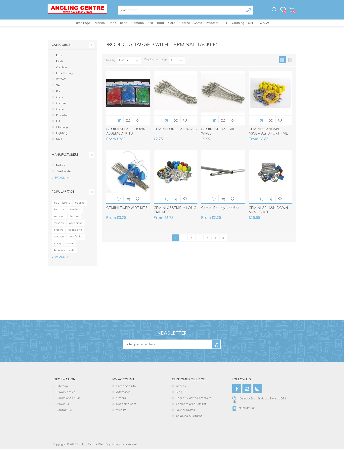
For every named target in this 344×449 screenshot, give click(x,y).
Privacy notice (66, 392)
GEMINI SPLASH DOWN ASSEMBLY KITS (126, 131)
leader (74, 216)
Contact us (64, 410)
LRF (58, 121)
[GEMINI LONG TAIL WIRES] (175, 93)
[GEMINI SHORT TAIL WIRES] (223, 93)
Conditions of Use (69, 398)
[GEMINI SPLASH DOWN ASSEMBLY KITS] (128, 93)
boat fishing (62, 202)
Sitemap (62, 386)
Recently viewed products (193, 398)
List (289, 59)
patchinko (76, 223)
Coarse (61, 103)
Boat (59, 91)
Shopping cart (291, 9)
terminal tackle (64, 250)
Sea (59, 85)
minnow (59, 223)
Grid (282, 59)
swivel (70, 243)
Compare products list (191, 404)
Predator (62, 115)
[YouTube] (246, 388)
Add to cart (118, 120)
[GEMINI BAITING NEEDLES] (223, 172)
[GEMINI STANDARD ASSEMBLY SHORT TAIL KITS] (270, 93)
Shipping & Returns (189, 416)
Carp (59, 97)
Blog (179, 392)
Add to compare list (128, 120)
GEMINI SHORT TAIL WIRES (218, 131)
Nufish (60, 165)
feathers (75, 209)
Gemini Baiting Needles (220, 208)
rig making (75, 229)
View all (58, 177)
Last (223, 237)
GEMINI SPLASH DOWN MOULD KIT (268, 210)
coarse (80, 202)
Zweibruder (64, 171)
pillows (58, 229)
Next (215, 237)
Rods (59, 55)
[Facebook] (236, 388)
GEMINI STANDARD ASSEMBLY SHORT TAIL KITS (268, 134)
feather (59, 209)
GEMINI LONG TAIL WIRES (175, 129)
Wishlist (121, 410)
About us (63, 404)
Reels (60, 61)
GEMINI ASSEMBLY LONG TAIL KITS (175, 210)
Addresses (123, 392)
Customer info (126, 386)
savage (59, 236)
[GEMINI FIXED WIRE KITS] (128, 172)
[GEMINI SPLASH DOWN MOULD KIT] (270, 172)
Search (248, 10)
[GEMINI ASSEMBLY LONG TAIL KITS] (175, 172)
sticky (58, 243)
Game (60, 109)
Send (216, 344)
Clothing (62, 127)
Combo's (61, 67)
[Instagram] (257, 388)
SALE (59, 139)
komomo (59, 216)
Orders (121, 398)
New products (185, 410)
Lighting (61, 133)
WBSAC (61, 79)
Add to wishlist (137, 120)
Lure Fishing (64, 73)
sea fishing (76, 236)
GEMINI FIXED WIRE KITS (127, 208)
